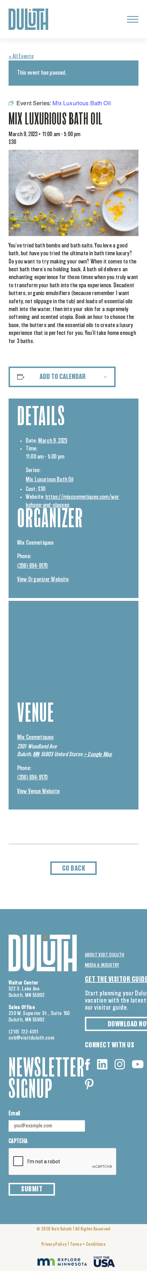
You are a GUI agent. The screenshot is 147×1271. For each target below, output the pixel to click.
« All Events (21, 56)
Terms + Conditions (88, 1244)
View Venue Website (38, 791)
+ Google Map (97, 754)
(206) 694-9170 (32, 566)
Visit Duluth (61, 1229)
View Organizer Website (43, 579)
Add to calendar (63, 376)
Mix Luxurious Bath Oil (50, 479)
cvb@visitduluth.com (31, 1038)
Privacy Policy (53, 1244)
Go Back (73, 868)
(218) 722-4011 (24, 1032)
